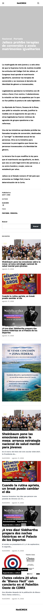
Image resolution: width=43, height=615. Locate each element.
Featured (5, 213)
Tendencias (17, 480)
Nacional (7, 38)
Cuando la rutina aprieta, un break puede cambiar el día (18, 297)
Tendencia (7, 480)
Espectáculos (22, 521)
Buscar (4, 221)
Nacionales (15, 429)
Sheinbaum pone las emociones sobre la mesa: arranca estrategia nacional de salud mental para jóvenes (21, 263)
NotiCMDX (21, 3)
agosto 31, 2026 (8, 269)
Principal (14, 213)
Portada (18, 38)
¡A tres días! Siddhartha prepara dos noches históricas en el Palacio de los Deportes (19, 330)
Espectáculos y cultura (11, 525)
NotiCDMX (5, 203)
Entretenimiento (9, 521)
